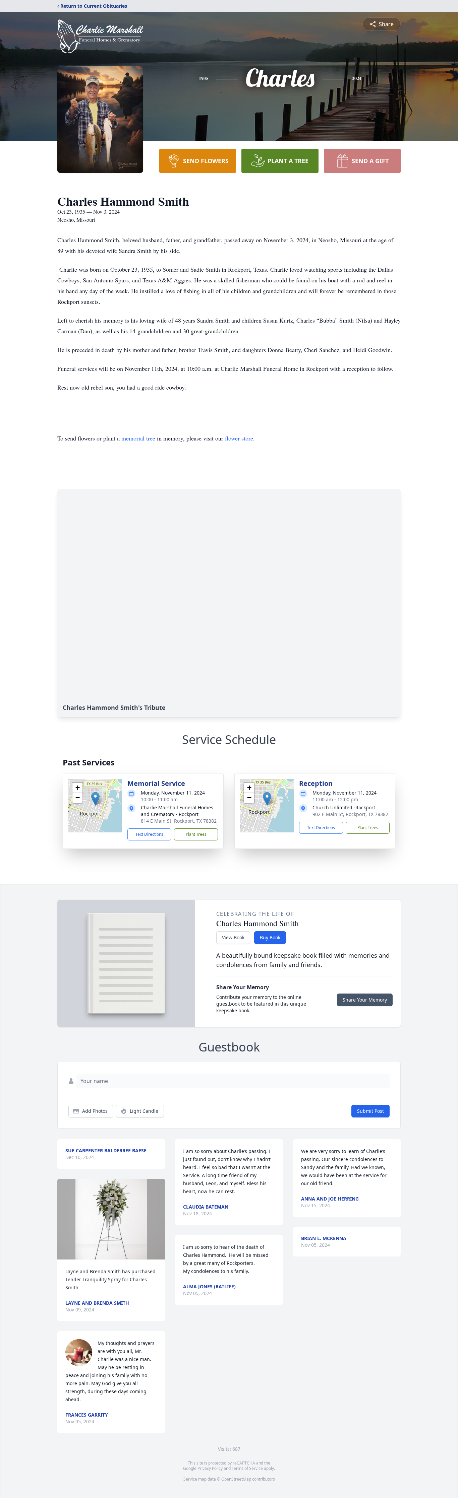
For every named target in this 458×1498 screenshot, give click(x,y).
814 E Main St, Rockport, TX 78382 (179, 821)
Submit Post (370, 1111)
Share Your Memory (365, 1000)
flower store (239, 438)
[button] (95, 799)
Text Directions (149, 834)
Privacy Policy (210, 1468)
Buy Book (270, 937)
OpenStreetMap (236, 1479)
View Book (233, 937)
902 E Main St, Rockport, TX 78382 (350, 814)
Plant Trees (196, 834)
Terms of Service (247, 1468)
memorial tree (138, 438)
